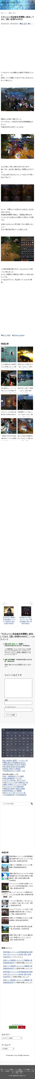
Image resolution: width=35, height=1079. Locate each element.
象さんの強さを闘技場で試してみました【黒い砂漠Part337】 (25, 438)
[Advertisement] (17, 49)
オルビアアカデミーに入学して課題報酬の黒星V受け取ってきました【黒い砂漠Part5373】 (21, 912)
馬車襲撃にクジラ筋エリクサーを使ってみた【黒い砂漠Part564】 (25, 414)
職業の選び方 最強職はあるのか (14, 762)
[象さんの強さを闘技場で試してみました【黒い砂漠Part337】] (25, 426)
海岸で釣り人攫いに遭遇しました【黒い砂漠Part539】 (25, 390)
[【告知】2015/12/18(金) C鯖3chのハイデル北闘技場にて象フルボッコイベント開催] (9, 426)
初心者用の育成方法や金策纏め (14, 766)
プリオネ (18, 778)
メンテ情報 (18, 1069)
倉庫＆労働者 (20, 789)
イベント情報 (9, 1069)
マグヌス (6, 780)
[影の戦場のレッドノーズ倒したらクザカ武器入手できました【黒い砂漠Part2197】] (9, 378)
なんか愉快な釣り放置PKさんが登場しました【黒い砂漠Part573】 (8, 367)
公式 (23, 771)
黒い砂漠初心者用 (9, 760)
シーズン (28, 1071)
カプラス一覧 (20, 793)
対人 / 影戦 (6, 335)
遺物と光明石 (8, 784)
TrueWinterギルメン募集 (11, 771)
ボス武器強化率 (8, 795)
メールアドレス (10, 707)
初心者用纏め (19, 1071)
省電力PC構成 (8, 764)
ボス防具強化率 (20, 795)
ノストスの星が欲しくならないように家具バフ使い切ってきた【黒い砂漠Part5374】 (21, 903)
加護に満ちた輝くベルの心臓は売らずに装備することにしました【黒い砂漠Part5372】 (21, 937)
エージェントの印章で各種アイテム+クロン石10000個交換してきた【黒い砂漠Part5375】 (21, 886)
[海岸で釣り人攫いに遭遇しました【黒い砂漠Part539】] (25, 378)
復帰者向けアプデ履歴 (16, 776)
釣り (21, 1073)
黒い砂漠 (24, 23)
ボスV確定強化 (18, 786)
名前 (6, 700)
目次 (5, 776)
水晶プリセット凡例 (10, 782)
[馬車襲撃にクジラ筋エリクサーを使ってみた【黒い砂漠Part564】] (25, 402)
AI (13, 1071)
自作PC (8, 1071)
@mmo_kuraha (19, 335)
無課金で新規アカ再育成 (12, 769)
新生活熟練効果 (8, 778)
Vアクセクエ (7, 786)
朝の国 (13, 780)
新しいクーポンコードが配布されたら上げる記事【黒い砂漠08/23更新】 (21, 894)
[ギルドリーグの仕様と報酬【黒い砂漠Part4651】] (9, 402)
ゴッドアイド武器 (20, 784)
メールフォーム (17, 1024)
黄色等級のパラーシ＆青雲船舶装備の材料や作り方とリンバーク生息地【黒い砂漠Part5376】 (21, 859)
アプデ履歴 (26, 1069)
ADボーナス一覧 (9, 793)
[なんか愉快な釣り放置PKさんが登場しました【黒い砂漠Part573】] (9, 354)
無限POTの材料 (8, 789)
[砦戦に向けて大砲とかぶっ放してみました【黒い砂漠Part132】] (25, 354)
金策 (17, 1073)
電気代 (23, 764)
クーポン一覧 (23, 760)
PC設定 (17, 764)
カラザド (23, 780)
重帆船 (19, 791)
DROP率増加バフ (9, 791)
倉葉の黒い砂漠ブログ (10, 2)
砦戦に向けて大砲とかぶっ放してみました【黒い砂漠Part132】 (25, 367)
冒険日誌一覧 (23, 782)
